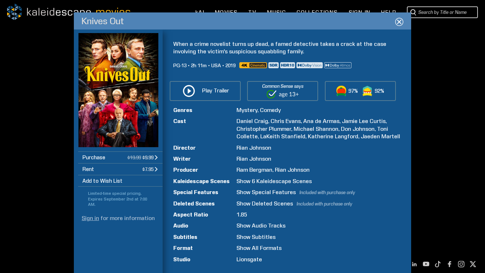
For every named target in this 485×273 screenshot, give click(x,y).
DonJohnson (358, 128)
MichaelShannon (316, 128)
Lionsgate (249, 259)
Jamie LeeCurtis (364, 121)
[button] (120, 157)
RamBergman (254, 169)
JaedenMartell (380, 136)
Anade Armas (321, 121)
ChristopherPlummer (263, 128)
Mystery (246, 110)
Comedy (270, 110)
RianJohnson (253, 147)
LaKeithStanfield (282, 136)
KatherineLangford (333, 136)
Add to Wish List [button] (102, 181)
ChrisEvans (286, 121)
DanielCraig (252, 121)
